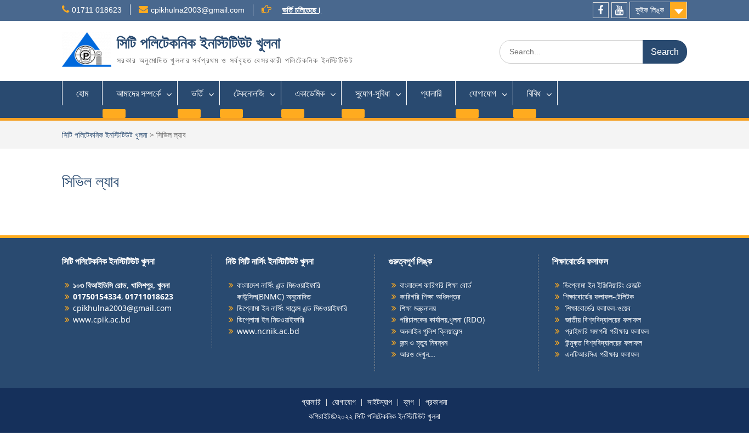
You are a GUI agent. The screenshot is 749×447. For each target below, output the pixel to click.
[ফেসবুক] (601, 10)
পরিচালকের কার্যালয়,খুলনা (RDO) (442, 319)
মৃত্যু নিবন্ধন (431, 342)
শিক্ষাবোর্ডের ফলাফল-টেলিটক (598, 296)
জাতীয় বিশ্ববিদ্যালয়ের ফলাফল (602, 319)
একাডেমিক (310, 93)
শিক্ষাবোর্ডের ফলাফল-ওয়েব (597, 308)
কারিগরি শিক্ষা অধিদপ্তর (430, 296)
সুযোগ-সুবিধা (372, 93)
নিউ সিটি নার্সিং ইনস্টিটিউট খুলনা (270, 261)
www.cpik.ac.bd (101, 319)
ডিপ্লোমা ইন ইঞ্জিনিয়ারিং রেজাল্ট (602, 285)
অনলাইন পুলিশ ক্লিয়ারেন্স (431, 331)
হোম (82, 93)
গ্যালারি (431, 93)
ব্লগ (409, 402)
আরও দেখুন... (417, 354)
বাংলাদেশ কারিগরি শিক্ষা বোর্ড (436, 285)
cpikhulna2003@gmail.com (198, 9)
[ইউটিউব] (619, 10)
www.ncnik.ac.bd (268, 331)
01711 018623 (97, 9)
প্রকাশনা (436, 402)
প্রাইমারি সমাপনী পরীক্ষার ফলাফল (606, 331)
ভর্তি (197, 93)
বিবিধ (534, 93)
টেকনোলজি (249, 93)
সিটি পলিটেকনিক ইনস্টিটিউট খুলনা (198, 43)
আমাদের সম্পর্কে (138, 93)
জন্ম (405, 342)
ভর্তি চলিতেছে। (301, 9)
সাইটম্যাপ (379, 402)
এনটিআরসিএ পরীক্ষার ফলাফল (601, 354)
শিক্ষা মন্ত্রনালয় (418, 308)
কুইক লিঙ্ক (649, 9)
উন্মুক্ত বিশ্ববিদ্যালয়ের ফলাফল (602, 342)
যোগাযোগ (482, 93)
